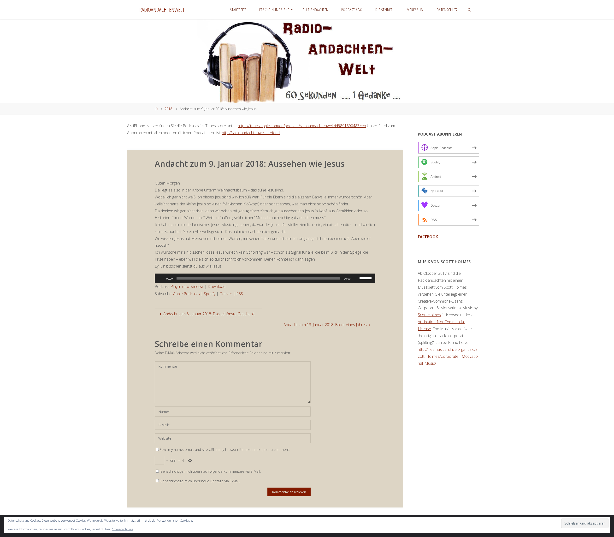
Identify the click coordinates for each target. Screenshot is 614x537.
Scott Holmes (429, 314)
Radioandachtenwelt (162, 9)
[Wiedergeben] (161, 278)
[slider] (366, 278)
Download (216, 286)
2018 (168, 109)
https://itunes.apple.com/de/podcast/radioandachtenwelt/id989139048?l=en (302, 125)
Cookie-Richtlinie (122, 529)
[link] (469, 9)
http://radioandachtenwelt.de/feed (251, 132)
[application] (265, 278)
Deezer (225, 293)
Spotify (209, 293)
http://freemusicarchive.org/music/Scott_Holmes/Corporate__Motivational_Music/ (448, 356)
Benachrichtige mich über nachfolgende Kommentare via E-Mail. (210, 471)
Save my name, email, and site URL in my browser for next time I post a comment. (224, 449)
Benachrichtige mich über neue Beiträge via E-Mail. (200, 481)
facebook (428, 236)
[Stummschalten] (355, 278)
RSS (239, 293)
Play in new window (187, 286)
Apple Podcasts (186, 293)
